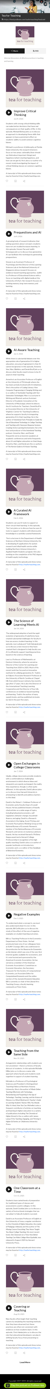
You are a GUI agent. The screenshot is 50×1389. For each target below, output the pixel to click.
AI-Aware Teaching (26, 350)
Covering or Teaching (22, 1308)
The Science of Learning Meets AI (26, 622)
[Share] (24, 181)
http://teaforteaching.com (29, 564)
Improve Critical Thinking (25, 113)
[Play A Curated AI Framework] (9, 512)
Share (15, 51)
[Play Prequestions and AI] (9, 234)
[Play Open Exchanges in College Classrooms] (9, 765)
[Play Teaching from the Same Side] (9, 1052)
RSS (36, 51)
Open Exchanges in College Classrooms (27, 765)
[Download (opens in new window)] (15, 181)
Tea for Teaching (11, 15)
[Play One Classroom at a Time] (9, 1189)
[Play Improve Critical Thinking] (9, 113)
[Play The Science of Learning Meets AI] (9, 622)
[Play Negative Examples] (9, 916)
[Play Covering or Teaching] (9, 1308)
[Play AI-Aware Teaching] (9, 351)
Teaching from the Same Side (26, 1052)
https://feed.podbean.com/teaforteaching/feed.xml (24, 19)
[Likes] (7, 181)
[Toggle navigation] (47, 3)
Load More (25, 1362)
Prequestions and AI (27, 232)
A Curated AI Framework (22, 512)
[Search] (41, 3)
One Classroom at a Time (27, 1189)
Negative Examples (27, 914)
